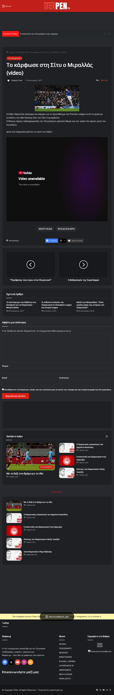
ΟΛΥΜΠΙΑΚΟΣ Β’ (66, 666)
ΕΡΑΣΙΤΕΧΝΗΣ (65, 657)
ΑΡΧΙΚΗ (62, 644)
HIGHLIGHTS (65, 678)
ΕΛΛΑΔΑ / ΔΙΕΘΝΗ (67, 661)
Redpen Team (17, 80)
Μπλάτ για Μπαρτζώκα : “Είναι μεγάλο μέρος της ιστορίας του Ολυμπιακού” (90, 305)
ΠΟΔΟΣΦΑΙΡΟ (67, 228)
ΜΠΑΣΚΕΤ (63, 653)
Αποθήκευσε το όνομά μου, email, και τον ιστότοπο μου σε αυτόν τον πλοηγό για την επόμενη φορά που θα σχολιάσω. (58, 389)
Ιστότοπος (64, 378)
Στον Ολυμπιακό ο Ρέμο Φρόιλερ (38, 552)
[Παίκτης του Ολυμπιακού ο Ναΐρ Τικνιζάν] (66, 473)
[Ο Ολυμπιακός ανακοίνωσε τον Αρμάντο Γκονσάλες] (66, 448)
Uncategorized (22, 52)
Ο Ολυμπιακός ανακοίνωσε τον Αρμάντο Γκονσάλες (46, 514)
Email (5, 378)
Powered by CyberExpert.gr (51, 690)
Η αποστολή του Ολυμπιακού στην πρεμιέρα (39, 34)
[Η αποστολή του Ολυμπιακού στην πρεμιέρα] (66, 460)
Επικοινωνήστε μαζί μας (20, 672)
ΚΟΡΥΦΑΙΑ (46, 228)
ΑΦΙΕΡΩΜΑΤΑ (65, 670)
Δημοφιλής (57, 491)
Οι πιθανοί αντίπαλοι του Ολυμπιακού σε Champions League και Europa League (57, 305)
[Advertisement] (57, 21)
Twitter (5, 623)
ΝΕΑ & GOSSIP (65, 674)
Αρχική (11, 52)
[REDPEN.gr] (57, 6)
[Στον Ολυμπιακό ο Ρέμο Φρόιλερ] (14, 555)
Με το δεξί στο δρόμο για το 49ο (24, 473)
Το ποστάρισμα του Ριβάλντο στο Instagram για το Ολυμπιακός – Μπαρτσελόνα (21, 305)
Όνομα (5, 366)
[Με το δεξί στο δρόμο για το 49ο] (14, 506)
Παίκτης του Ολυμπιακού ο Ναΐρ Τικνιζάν (42, 539)
